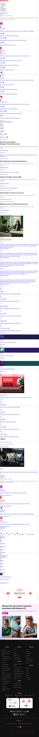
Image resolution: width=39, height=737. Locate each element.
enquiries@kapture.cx (30, 695)
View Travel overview (4, 183)
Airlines (1, 188)
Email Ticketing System (17, 675)
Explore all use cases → (4, 248)
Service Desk (4, 686)
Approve (5, 506)
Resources (3, 8)
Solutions (3, 5)
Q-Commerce (9, 172)
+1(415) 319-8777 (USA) (10, 695)
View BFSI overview (4, 150)
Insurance (20, 154)
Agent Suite (4, 662)
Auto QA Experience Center (6, 681)
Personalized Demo (4, 12)
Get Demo (5, 613)
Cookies (30, 723)
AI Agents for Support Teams (6, 668)
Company (3, 10)
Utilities (4, 215)
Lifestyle (17, 172)
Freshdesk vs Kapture (17, 687)
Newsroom (28, 657)
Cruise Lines (5, 188)
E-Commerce (3, 172)
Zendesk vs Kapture (17, 683)
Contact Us (28, 677)
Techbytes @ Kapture (29, 659)
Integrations (28, 655)
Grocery (13, 172)
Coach (7, 516)
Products (3, 3)
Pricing (2, 7)
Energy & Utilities (16, 657)
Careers (27, 669)
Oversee (1, 506)
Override (9, 506)
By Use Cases (9, 121)
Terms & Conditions (21, 723)
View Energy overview (4, 210)
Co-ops (1, 215)
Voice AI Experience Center (6, 658)
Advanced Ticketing (5, 664)
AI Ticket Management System (19, 671)
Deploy (9, 495)
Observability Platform (5, 656)
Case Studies (28, 651)
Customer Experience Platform (19, 673)
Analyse (1, 526)
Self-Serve (3, 649)
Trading (16, 154)
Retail (15, 651)
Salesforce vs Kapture (17, 685)
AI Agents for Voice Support (6, 651)
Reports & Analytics (5, 666)
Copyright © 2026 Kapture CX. (11, 723)
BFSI (14, 649)
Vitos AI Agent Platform (5, 670)
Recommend (6, 526)
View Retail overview (4, 167)
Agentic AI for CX (5, 660)
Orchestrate (5, 495)
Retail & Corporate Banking (5, 154)
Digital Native (16, 655)
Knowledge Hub (28, 653)
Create (1, 495)
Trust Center (28, 679)
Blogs (27, 649)
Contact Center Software (18, 667)
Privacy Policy (27, 723)
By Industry (2, 121)
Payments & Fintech (26, 154)
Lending (12, 154)
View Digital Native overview (6, 199)
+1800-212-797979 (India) (19, 695)
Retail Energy (9, 215)
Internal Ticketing (17, 669)
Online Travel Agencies (13, 188)
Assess (4, 516)
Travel (15, 653)
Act (9, 526)
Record (1, 516)
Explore (1, 21)
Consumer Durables (17, 659)
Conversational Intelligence (6, 675)
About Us (27, 667)
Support (27, 675)
